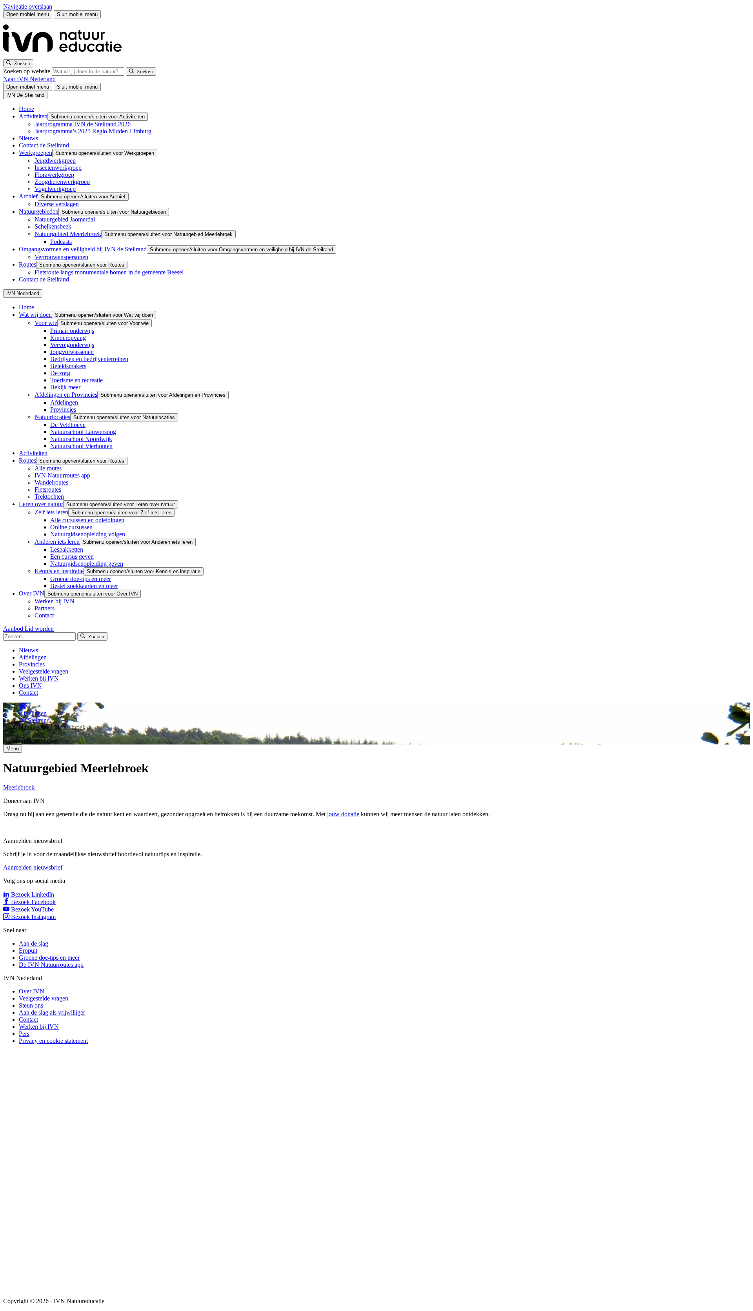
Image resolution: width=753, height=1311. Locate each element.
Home (26, 108)
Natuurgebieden (38, 211)
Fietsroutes (48, 489)
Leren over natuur (41, 504)
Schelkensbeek (53, 226)
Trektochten (49, 496)
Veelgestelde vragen (43, 671)
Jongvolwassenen (72, 352)
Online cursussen (71, 527)
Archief (28, 196)
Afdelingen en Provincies (66, 394)
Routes (27, 264)
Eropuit (28, 950)
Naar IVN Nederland (29, 79)
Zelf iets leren (51, 512)
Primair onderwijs (72, 330)
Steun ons (31, 1005)
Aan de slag (33, 943)
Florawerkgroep (54, 174)
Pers (24, 1033)
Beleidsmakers (68, 366)
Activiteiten (33, 116)
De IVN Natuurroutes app (51, 964)
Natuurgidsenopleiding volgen (87, 534)
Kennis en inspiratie (59, 571)
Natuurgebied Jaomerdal (65, 219)
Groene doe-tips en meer (80, 579)
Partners (45, 608)
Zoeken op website (27, 71)
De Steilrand (34, 720)
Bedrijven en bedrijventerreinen (89, 359)
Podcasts (61, 241)
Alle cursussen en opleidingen (87, 520)
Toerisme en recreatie (76, 380)
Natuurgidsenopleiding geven (86, 563)
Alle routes (48, 468)
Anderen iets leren (57, 541)
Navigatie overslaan (27, 6)
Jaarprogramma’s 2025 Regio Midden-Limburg (93, 131)
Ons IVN (30, 685)
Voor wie (46, 323)
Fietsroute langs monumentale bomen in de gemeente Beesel (109, 272)
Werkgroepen (35, 152)
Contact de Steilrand (44, 145)
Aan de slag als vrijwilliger (52, 1012)
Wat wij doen (35, 314)
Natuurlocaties (52, 417)
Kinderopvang (68, 337)
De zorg (60, 373)
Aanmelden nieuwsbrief (32, 867)
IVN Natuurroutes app (62, 475)
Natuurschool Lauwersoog (83, 432)
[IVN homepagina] (66, 55)
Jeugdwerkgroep (55, 160)
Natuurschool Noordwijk (81, 439)
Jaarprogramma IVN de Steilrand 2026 (83, 124)
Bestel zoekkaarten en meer (84, 586)
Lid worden (39, 628)
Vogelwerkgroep (55, 188)
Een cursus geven (72, 556)
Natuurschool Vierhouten (81, 446)
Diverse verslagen (57, 204)
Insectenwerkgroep (58, 167)
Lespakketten (66, 549)
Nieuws (28, 138)
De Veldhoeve (67, 424)
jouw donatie (343, 814)
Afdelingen (64, 402)
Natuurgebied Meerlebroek (68, 234)
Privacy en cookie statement (53, 1040)
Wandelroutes (51, 482)
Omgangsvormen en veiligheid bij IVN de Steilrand (83, 249)
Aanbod (14, 628)
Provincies (63, 409)
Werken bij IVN (55, 601)
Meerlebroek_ (20, 787)
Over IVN (31, 593)
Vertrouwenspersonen (61, 257)
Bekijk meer (65, 387)
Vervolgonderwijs (72, 344)
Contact (44, 615)
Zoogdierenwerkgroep (62, 181)
